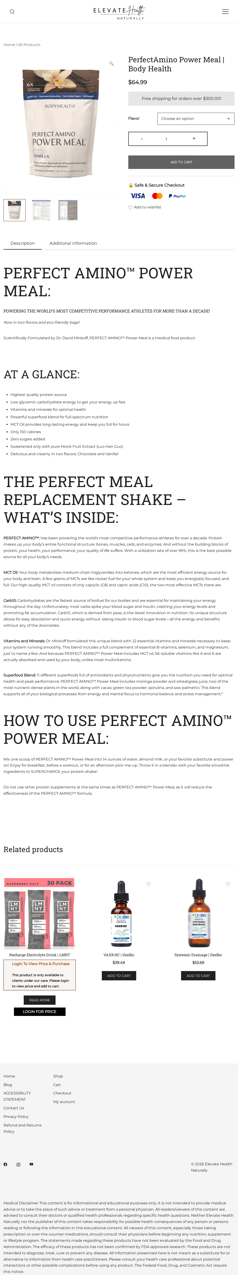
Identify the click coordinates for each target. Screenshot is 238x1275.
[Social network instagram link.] (18, 1164)
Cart (57, 1085)
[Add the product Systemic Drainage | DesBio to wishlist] (228, 885)
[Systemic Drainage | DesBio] (198, 913)
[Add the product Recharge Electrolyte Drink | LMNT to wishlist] (69, 885)
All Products (29, 45)
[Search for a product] (12, 11)
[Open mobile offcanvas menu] (225, 11)
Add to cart (181, 162)
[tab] (22, 243)
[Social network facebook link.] (5, 1164)
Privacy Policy (16, 1116)
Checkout (62, 1093)
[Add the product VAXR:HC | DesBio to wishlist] (149, 885)
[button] (111, 64)
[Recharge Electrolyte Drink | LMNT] (39, 913)
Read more (39, 1000)
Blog (7, 1085)
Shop (58, 1076)
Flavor (133, 118)
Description (22, 243)
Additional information (73, 243)
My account (64, 1102)
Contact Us (13, 1108)
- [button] (142, 138)
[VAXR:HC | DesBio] (119, 913)
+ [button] (194, 138)
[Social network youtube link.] (31, 1164)
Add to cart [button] (119, 976)
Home (9, 45)
